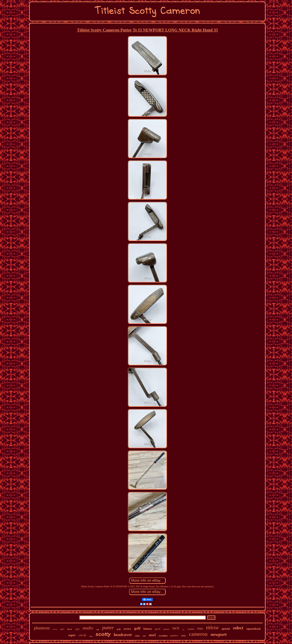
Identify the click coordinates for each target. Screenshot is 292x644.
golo (62, 629)
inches (127, 628)
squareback (253, 628)
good (157, 628)
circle (82, 635)
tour (200, 628)
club (97, 629)
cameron (198, 634)
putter (108, 627)
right (77, 629)
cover (55, 629)
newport (219, 634)
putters (174, 635)
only (144, 636)
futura (147, 628)
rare (183, 629)
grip (119, 629)
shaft (137, 636)
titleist (212, 627)
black (69, 629)
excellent (163, 635)
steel (152, 635)
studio (88, 628)
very (183, 635)
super (72, 635)
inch (175, 628)
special (226, 628)
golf (137, 628)
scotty (103, 634)
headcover (123, 634)
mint (90, 636)
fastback (166, 629)
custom (190, 629)
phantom (42, 627)
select (238, 627)
